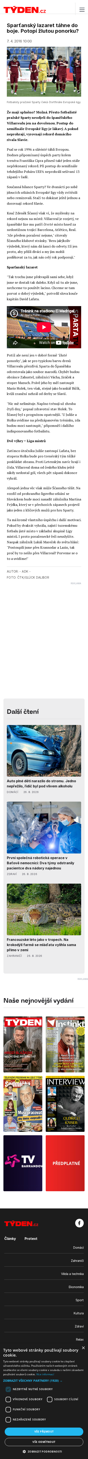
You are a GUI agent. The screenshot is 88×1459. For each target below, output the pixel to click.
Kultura (79, 1313)
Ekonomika (76, 1287)
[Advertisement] (44, 629)
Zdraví (79, 1326)
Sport (80, 1300)
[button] (44, 1380)
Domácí (78, 1247)
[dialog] (44, 1401)
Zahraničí (77, 1260)
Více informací (45, 1374)
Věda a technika (72, 1274)
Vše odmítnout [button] (43, 1442)
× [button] (83, 1348)
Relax (80, 1339)
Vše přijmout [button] (44, 1431)
